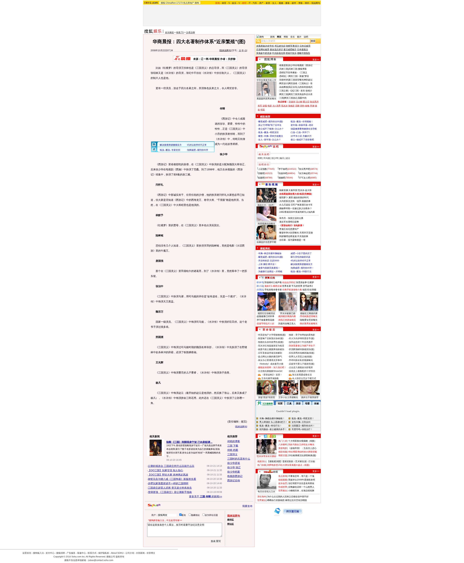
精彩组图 (282, 452)
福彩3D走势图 (309, 289)
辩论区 (230, 524)
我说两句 (315, 3)
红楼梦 (310, 282)
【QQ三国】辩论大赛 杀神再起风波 (168, 474)
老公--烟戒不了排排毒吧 (302, 139)
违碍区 (282, 72)
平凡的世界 (296, 286)
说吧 (306, 37)
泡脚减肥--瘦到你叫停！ (302, 268)
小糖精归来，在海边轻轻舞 (301, 490)
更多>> (315, 59)
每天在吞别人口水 (266, 491)
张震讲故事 (301, 282)
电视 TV (180, 32)
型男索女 (282, 490)
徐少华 (275, 158)
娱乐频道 (169, 32)
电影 (270, 105)
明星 (262, 109)
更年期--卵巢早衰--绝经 (302, 125)
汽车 (255, 3)
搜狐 (163, 3)
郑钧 (302, 105)
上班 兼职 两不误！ (267, 264)
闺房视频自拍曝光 (266, 223)
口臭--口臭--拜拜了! (300, 132)
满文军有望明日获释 (289, 222)
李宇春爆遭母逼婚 (265, 320)
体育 (224, 3)
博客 (300, 3)
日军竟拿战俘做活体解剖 (270, 353)
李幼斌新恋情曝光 (308, 316)
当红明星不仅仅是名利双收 (301, 483)
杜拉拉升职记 (288, 282)
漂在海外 (261, 496)
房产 (261, 3)
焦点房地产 (188, 3)
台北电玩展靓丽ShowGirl (270, 371)
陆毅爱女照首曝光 (308, 320)
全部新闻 (140, 553)
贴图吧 (261, 177)
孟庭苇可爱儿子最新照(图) (301, 364)
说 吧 (276, 146)
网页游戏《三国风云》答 (300, 83)
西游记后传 (233, 480)
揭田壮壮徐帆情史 (266, 313)
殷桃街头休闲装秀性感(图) (270, 342)
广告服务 (71, 553)
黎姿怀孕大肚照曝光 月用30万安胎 (296, 232)
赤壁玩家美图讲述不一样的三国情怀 (168, 483)
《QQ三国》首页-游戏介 (300, 90)
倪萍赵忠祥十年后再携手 (301, 342)
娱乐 (234, 3)
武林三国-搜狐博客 (298, 69)
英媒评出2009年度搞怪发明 (301, 479)
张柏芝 (291, 105)
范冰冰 (284, 105)
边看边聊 (190, 32)
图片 (299, 37)
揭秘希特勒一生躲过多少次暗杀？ (295, 208)
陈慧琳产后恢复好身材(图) (270, 338)
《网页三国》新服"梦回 (297, 76)
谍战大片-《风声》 (266, 205)
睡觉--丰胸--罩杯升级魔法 (270, 136)
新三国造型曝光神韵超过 (300, 80)
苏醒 (297, 105)
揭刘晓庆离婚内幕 (287, 316)
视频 (281, 3)
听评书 (260, 282)
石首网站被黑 (262, 49)
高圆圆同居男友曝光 (266, 98)
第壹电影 (282, 448)
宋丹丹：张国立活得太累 (291, 218)
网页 (279, 37)
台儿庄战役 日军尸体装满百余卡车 (295, 205)
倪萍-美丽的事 (303, 201)
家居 (268, 3)
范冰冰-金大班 (305, 190)
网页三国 (283, 94)
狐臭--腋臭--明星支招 (268, 132)
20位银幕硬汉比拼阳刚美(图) (302, 455)
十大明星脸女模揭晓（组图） (302, 441)
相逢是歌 (283, 65)
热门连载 (261, 465)
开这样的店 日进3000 (268, 260)
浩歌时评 (283, 80)
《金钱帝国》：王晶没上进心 (302, 448)
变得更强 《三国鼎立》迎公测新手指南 (170, 492)
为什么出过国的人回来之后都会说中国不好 (287, 496)
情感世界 (282, 487)
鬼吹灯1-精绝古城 (273, 286)
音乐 (292, 37)
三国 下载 (232, 445)
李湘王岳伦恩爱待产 (289, 229)
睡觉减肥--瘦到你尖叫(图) (270, 121)
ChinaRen (171, 3)
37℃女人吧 (304, 177)
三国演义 (232, 454)
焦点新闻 (282, 476)
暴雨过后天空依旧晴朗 (296, 500)
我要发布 (247, 506)
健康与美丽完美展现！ (269, 268)
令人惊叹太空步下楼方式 (304, 378)
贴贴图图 (282, 479)
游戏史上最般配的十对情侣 (302, 371)
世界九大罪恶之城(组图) (300, 356)
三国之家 (283, 90)
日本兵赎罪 (305, 46)
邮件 (294, 3)
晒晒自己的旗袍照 (276, 500)
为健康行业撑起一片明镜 (270, 271)
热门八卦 (282, 441)
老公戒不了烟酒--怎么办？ (271, 129)
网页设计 (283, 83)
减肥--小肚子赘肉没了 (301, 253)
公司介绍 (129, 553)
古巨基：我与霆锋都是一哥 (292, 240)
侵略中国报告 (303, 53)
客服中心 (81, 553)
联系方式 (92, 553)
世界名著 (286, 286)
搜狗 (197, 3)
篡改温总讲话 (276, 49)
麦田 (291, 197)
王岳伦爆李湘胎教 (270, 378)
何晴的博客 (233, 441)
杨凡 (282, 158)
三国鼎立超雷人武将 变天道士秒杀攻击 (170, 487)
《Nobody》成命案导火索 (270, 364)
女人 (274, 3)
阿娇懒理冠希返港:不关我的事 (293, 236)
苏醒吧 (261, 173)
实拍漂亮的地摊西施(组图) (301, 353)
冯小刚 (299, 101)
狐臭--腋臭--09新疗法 (301, 271)
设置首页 (26, 553)
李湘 (312, 105)
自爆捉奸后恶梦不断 (266, 242)
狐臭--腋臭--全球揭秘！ (302, 121)
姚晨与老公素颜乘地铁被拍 (271, 349)
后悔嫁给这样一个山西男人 (301, 487)
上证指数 (262, 169)
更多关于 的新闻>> (205, 496)
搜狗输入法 (38, 553)
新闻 (272, 37)
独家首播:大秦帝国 (288, 190)
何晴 (260, 158)
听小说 (260, 286)
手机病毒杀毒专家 (273, 289)
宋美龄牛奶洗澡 (264, 53)
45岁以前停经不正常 (301, 260)
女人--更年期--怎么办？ (269, 139)
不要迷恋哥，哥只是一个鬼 (301, 476)
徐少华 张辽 (234, 467)
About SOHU (117, 553)
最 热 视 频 (271, 184)
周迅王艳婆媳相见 (287, 320)
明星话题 (282, 455)
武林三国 (283, 69)
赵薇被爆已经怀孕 (265, 316)
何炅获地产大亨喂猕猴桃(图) (272, 335)
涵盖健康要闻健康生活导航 (304, 129)
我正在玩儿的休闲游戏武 (300, 87)
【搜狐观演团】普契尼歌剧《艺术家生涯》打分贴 (291, 461)
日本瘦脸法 (302, 49)
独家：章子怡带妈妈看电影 (302, 335)
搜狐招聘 (60, 553)
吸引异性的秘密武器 (300, 257)
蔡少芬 (306, 101)
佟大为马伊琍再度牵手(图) (301, 338)
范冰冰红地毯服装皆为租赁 (271, 345)
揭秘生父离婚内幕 (309, 313)
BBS (307, 3)
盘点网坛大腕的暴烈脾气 (270, 356)
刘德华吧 (283, 173)
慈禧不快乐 (291, 53)
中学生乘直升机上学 (266, 80)
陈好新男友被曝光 (308, 323)
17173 (179, 3)
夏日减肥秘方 (290, 49)
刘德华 (292, 101)
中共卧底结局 (278, 53)
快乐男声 (314, 101)
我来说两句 (225, 50)
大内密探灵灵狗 (287, 201)
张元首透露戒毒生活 (302, 374)
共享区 (260, 289)
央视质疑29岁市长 (265, 46)
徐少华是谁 (233, 463)
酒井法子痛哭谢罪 (309, 397)
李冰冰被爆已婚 (287, 313)
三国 (281, 98)
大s (274, 105)
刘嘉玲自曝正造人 (287, 323)
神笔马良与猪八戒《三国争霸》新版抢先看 (172, 479)
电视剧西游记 (235, 476)
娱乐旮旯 (282, 483)
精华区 (230, 519)
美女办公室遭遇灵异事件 (270, 360)
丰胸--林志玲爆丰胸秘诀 (269, 253)
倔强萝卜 (283, 197)
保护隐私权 (103, 553)
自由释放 (283, 87)
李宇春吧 (283, 169)
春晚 (307, 105)
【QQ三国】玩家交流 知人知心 (165, 470)
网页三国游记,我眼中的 (295, 98)
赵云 (288, 158)
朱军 (260, 105)
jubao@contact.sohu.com (100, 560)
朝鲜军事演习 (292, 46)
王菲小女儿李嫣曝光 (288, 397)
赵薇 (265, 105)
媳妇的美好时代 (301, 197)
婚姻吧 (282, 177)
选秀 (278, 105)
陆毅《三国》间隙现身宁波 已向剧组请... (189, 442)
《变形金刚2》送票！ (271, 374)
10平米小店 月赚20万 (301, 136)
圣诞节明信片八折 (265, 323)
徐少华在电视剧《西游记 (300, 65)
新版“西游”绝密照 (266, 397)
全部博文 (150, 553)
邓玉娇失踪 (280, 46)
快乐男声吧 (304, 169)
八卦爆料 (282, 444)
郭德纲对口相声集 (273, 282)
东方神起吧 (304, 173)
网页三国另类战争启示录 (300, 94)
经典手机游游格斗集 (292, 289)
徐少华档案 (233, 471)
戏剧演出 (261, 461)
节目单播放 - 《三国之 (296, 72)
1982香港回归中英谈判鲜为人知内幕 (297, 212)
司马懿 (267, 158)
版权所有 (120, 556)
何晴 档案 (232, 450)
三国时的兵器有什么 (238, 458)
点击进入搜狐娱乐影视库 (301, 367)
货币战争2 (308, 286)
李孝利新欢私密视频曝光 (301, 360)
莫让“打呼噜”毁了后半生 (269, 125)
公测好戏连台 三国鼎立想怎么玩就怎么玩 (171, 466)
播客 (287, 3)
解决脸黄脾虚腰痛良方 (301, 264)
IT (249, 3)
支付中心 (50, 553)
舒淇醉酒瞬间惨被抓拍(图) (301, 349)
